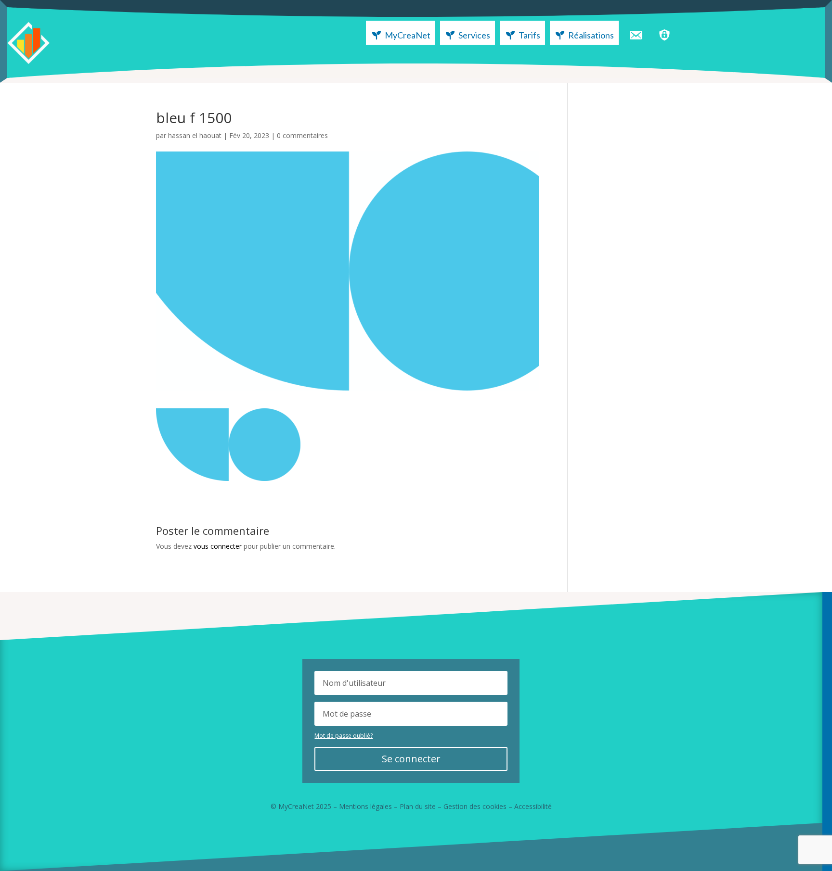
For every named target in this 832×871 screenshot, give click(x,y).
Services (474, 35)
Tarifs (529, 35)
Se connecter (411, 758)
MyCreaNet (407, 35)
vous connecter (218, 546)
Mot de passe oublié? (343, 736)
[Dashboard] (664, 33)
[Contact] (636, 33)
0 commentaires (302, 135)
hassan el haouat (194, 135)
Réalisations (591, 35)
